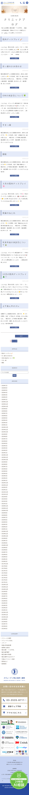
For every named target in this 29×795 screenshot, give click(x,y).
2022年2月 (4, 487)
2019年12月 (5, 531)
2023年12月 (5, 455)
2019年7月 (4, 540)
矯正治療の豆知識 (6, 654)
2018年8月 (4, 549)
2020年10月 (5, 510)
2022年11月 (5, 485)
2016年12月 (5, 584)
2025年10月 (5, 406)
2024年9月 (4, 434)
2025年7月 (4, 413)
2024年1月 (4, 452)
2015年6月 (4, 626)
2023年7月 (4, 466)
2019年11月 (5, 533)
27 (16, 341)
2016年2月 (4, 607)
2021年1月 (4, 503)
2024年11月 (5, 429)
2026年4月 (4, 392)
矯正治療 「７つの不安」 (8, 649)
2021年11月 (5, 494)
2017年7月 (4, 570)
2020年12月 (5, 506)
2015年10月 (5, 617)
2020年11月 (5, 508)
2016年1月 (4, 610)
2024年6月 (4, 441)
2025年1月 (4, 425)
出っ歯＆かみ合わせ (12, 66)
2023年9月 (4, 462)
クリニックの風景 (6, 638)
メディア (4, 643)
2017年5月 (4, 575)
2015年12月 (5, 612)
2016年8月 (4, 594)
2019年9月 (4, 538)
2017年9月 (4, 566)
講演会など (5, 661)
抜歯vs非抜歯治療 (6, 645)
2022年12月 (5, 482)
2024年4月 (4, 445)
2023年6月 (4, 469)
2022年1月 (4, 489)
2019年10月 (5, 536)
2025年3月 (4, 422)
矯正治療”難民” (6, 652)
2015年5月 (4, 628)
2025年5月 (4, 418)
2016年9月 (4, 591)
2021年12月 (5, 492)
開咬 (5, 154)
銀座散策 (4, 663)
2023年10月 (5, 459)
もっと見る (14, 58)
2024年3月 (4, 448)
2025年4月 (4, 420)
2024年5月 (4, 443)
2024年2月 (4, 450)
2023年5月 (4, 471)
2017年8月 (4, 568)
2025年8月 (4, 411)
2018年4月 (4, 559)
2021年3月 (4, 501)
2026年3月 (4, 395)
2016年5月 (4, 600)
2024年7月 (4, 438)
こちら (5, 32)
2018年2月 (4, 561)
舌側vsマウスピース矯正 (8, 659)
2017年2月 (4, 580)
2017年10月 (5, 563)
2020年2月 (4, 526)
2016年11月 (5, 587)
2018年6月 (4, 554)
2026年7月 (4, 385)
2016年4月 (4, 603)
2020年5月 (4, 522)
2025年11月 (5, 404)
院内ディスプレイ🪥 (12, 39)
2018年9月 (4, 547)
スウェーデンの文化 (7, 640)
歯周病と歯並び (6, 647)
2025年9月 (4, 408)
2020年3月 (4, 524)
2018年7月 (4, 552)
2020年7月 (4, 517)
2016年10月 (5, 589)
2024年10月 (5, 432)
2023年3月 (4, 475)
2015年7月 (4, 624)
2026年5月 (4, 390)
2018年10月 (5, 545)
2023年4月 (4, 473)
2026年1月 (4, 399)
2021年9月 (4, 496)
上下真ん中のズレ (11, 306)
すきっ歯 (7, 125)
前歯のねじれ (9, 213)
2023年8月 (4, 464)
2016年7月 (4, 596)
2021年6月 (4, 499)
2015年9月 (4, 619)
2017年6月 (4, 573)
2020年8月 (4, 515)
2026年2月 (4, 397)
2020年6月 (4, 519)
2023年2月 (4, 478)
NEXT (21, 336)
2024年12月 (5, 427)
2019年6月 (4, 543)
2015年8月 (4, 621)
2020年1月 (4, 529)
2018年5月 (4, 556)
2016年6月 (4, 598)
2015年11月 (5, 614)
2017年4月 (4, 577)
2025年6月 (4, 415)
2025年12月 (5, 401)
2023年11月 (5, 457)
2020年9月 (4, 513)
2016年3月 (4, 605)
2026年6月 (4, 388)
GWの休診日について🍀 (14, 96)
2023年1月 (4, 480)
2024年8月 (4, 436)
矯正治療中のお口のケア (8, 656)
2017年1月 (4, 582)
